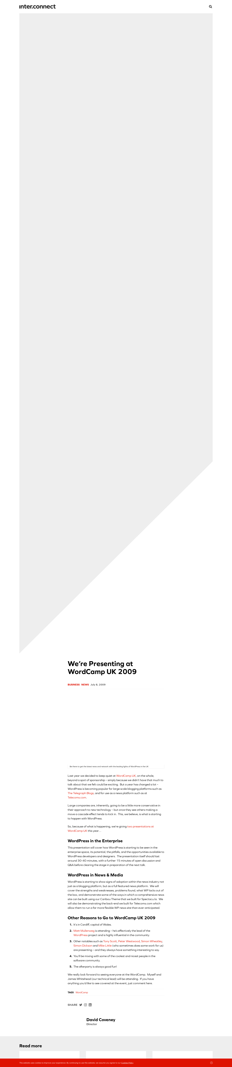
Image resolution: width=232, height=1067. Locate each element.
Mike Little (105, 945)
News (85, 684)
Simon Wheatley (151, 941)
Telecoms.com (77, 797)
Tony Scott (110, 941)
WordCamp (82, 992)
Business (74, 684)
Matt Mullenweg (83, 930)
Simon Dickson (82, 945)
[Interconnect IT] (37, 7)
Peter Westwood (129, 941)
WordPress (80, 935)
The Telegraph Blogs (81, 793)
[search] (210, 6)
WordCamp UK (126, 775)
